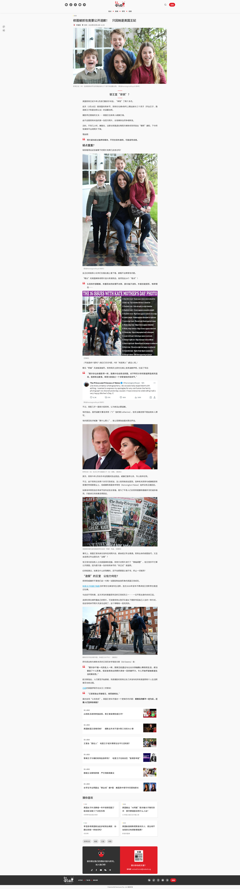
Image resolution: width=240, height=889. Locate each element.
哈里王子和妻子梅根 (91, 586)
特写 (123, 11)
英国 (95, 841)
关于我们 (80, 880)
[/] (120, 4)
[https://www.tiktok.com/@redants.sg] (70, 4)
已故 (84, 688)
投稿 (172, 5)
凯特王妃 (87, 841)
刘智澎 (78, 25)
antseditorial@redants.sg (141, 869)
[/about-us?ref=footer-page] (66, 4)
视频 (130, 11)
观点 (109, 11)
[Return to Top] (235, 885)
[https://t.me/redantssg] (84, 4)
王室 (102, 841)
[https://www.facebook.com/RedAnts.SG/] (75, 4)
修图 (109, 841)
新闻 (116, 11)
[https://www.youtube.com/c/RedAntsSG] (79, 4)
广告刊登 (88, 880)
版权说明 (95, 880)
